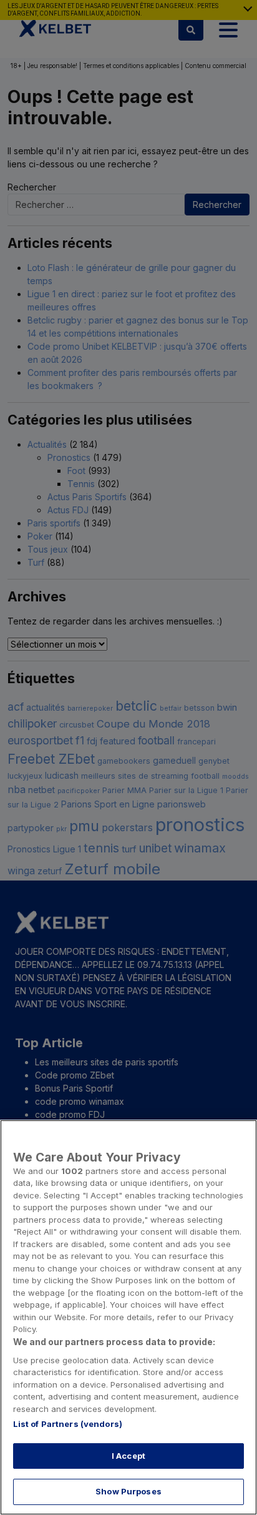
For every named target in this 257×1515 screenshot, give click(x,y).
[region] (128, 1317)
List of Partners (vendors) (67, 1424)
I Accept (128, 1456)
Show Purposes (128, 1491)
